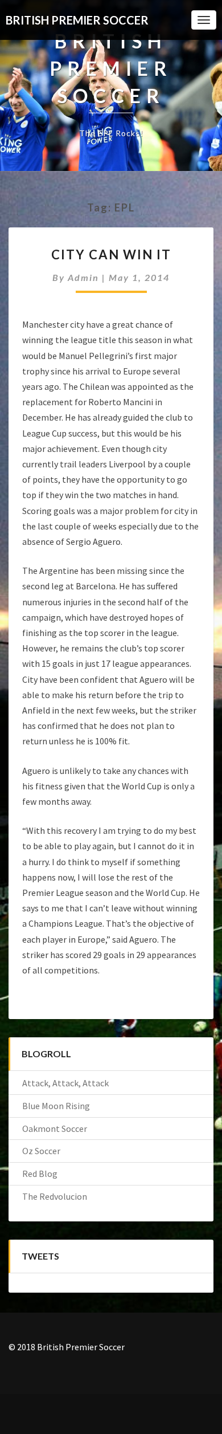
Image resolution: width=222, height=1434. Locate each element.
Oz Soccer (41, 1150)
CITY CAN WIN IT (111, 254)
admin (83, 277)
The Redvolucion (54, 1196)
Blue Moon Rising (56, 1105)
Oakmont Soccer (54, 1128)
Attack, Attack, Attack (65, 1083)
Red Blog (39, 1173)
